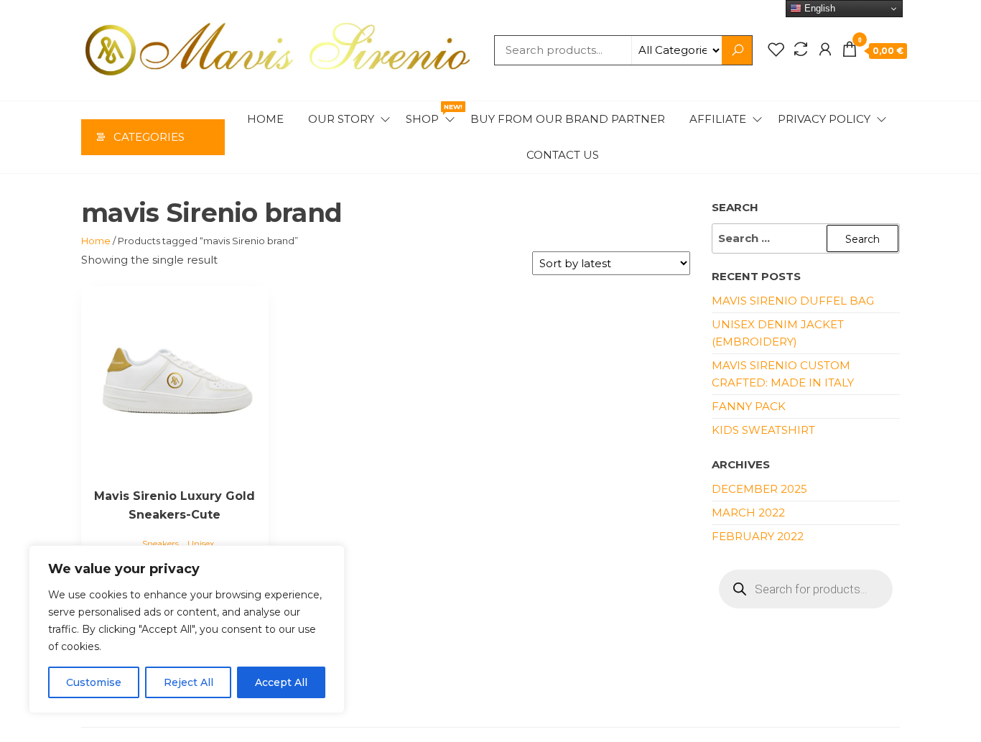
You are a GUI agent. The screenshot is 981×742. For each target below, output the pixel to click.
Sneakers (160, 543)
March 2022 (748, 512)
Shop (431, 114)
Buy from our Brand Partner (567, 119)
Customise (93, 682)
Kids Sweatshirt (763, 430)
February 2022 (758, 536)
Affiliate (717, 119)
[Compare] (800, 49)
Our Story (341, 119)
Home (265, 119)
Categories (149, 137)
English (818, 8)
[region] (187, 629)
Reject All (188, 682)
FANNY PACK (749, 406)
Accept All (281, 682)
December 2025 (759, 489)
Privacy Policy (824, 119)
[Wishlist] (776, 49)
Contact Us (562, 155)
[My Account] (825, 49)
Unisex (200, 543)
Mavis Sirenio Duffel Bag (793, 300)
